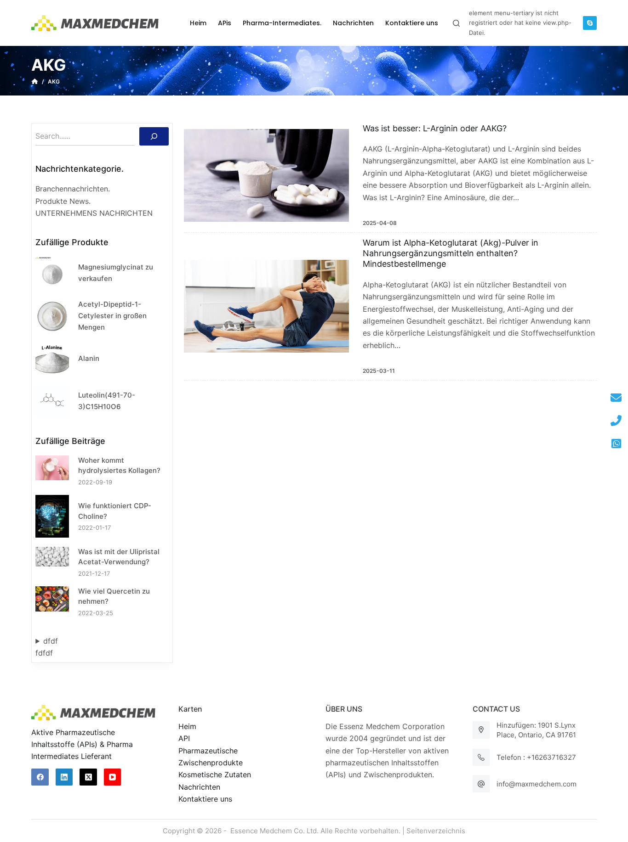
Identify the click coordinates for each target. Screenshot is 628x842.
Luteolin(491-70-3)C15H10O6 (106, 401)
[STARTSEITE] (34, 81)
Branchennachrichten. (72, 188)
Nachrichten (199, 786)
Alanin (88, 358)
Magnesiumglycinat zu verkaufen (115, 273)
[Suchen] (154, 136)
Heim (187, 726)
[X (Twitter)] (88, 777)
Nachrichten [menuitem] (353, 23)
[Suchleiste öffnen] (456, 23)
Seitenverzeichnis (435, 830)
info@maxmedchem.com (537, 784)
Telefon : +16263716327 (536, 757)
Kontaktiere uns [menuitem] (411, 23)
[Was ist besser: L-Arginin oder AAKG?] (266, 175)
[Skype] (590, 23)
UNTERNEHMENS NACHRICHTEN (94, 213)
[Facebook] (40, 777)
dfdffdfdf (46, 646)
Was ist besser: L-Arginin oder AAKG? (435, 128)
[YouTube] (112, 777)
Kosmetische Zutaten (214, 774)
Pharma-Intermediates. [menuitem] (282, 23)
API (184, 738)
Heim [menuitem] (198, 23)
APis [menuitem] (224, 23)
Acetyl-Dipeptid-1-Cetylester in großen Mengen (112, 315)
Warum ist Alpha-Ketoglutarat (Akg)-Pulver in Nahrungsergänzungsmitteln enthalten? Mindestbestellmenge (450, 253)
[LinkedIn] (64, 777)
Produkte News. (63, 201)
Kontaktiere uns (205, 798)
